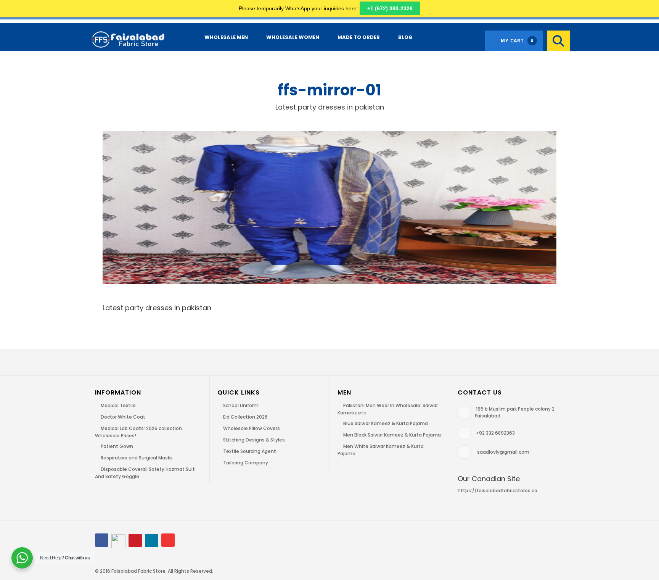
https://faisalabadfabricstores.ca (497, 490)
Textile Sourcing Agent (249, 451)
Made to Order (359, 37)
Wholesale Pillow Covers (251, 428)
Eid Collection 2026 (245, 417)
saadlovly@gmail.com (503, 452)
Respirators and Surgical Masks (137, 457)
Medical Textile (118, 405)
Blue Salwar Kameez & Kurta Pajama (385, 423)
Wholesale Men (226, 37)
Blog (405, 37)
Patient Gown (117, 446)
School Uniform (241, 405)
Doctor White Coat (123, 417)
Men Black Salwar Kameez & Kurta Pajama (392, 435)
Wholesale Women (292, 37)
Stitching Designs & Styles (254, 440)
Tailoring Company (245, 462)
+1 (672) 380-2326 (390, 8)
